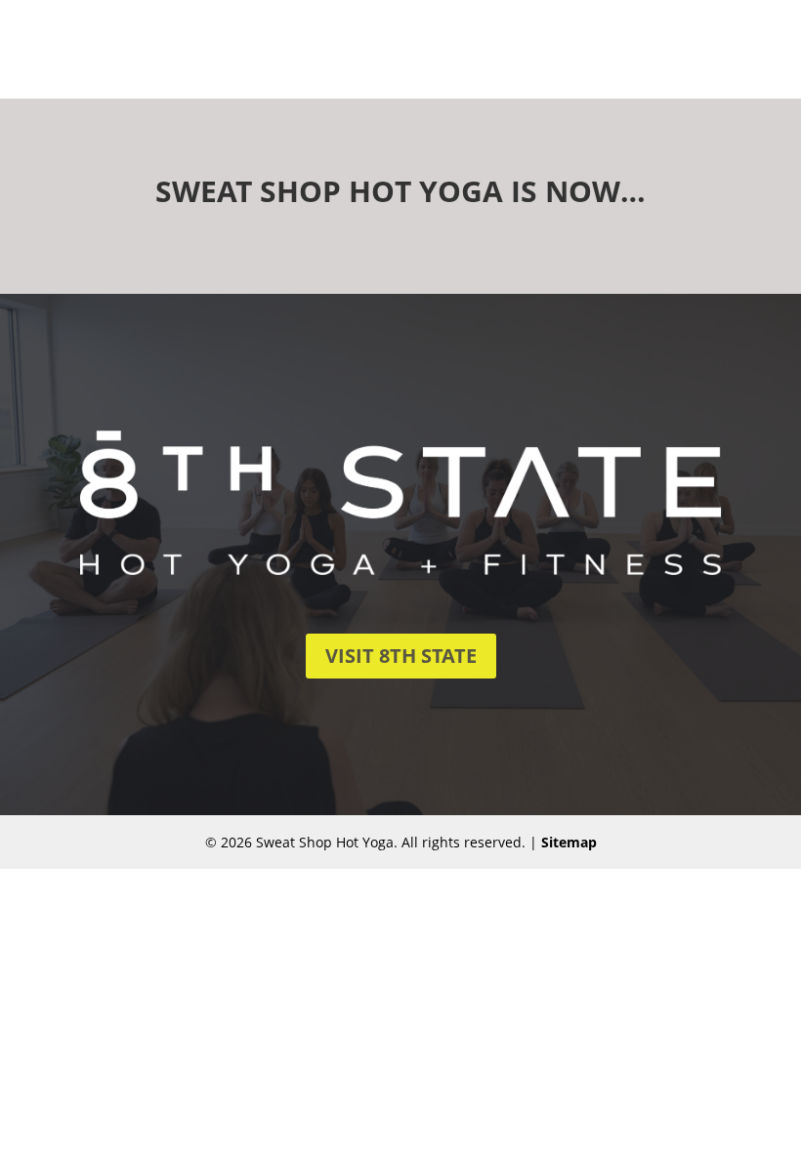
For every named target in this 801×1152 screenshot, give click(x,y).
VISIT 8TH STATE (401, 655)
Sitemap (569, 842)
